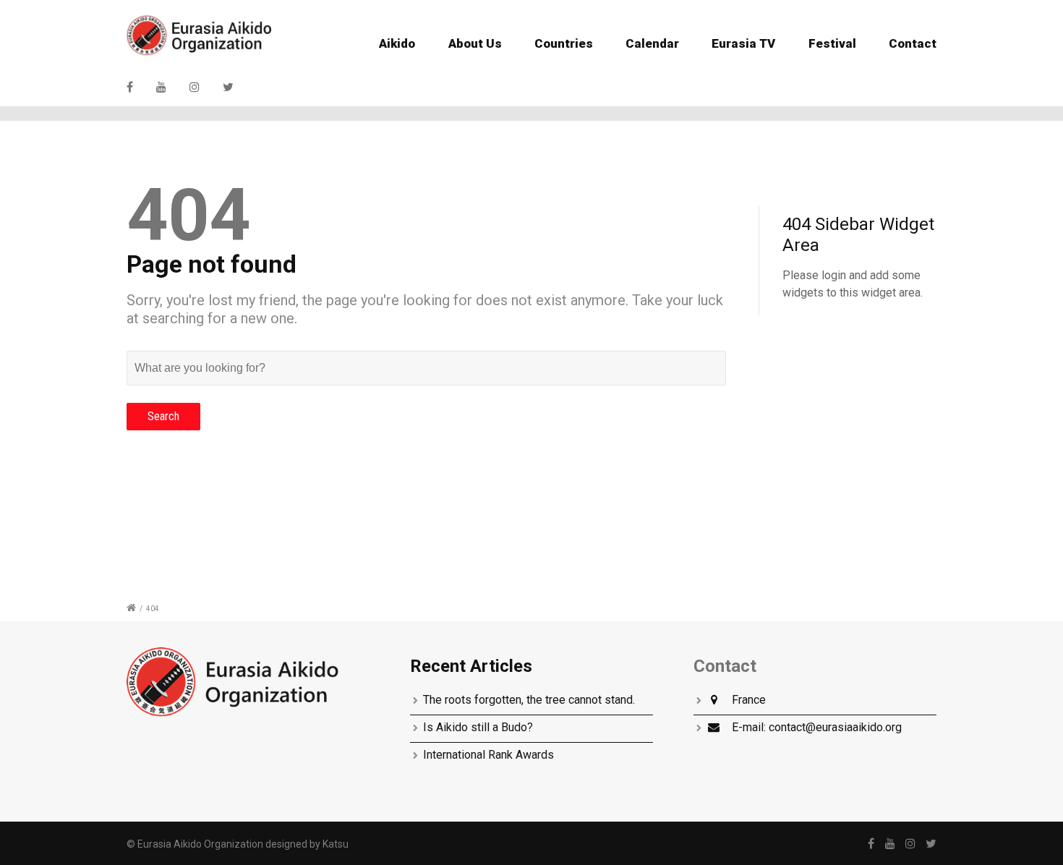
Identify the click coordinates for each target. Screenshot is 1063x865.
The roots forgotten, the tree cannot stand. (529, 700)
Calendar (652, 43)
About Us (475, 43)
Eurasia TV (743, 43)
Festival (832, 43)
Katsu (336, 844)
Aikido (397, 43)
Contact (912, 43)
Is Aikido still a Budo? (478, 727)
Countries (563, 43)
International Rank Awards (488, 755)
